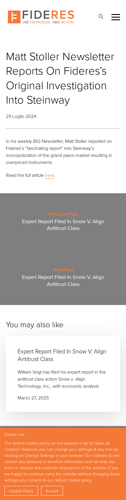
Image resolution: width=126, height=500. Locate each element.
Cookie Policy (21, 491)
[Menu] (115, 17)
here (49, 175)
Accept (52, 491)
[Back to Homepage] (41, 17)
